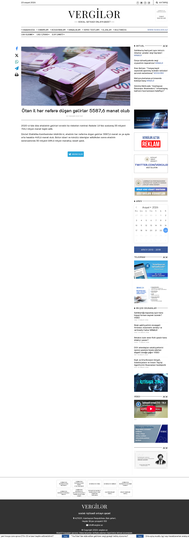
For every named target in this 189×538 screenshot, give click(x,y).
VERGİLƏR (94, 14)
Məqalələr (74, 29)
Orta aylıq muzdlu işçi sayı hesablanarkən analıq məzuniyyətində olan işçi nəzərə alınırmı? (130, 536)
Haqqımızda (28, 29)
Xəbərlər (43, 29)
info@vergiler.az (96, 525)
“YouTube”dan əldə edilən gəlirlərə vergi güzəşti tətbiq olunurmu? (45, 536)
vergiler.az (103, 529)
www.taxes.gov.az (157, 29)
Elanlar (107, 29)
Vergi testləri (92, 29)
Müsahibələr (59, 29)
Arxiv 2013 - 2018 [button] (151, 249)
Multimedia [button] (121, 29)
